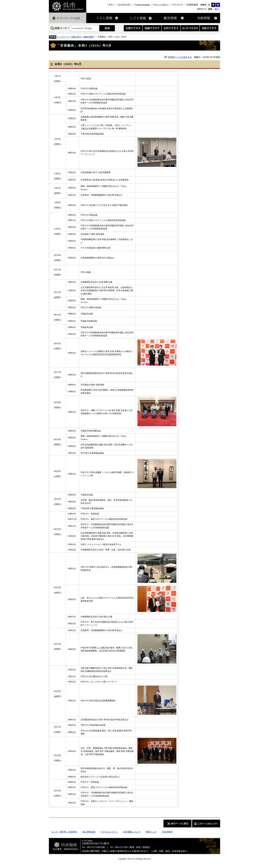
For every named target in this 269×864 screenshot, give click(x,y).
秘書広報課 (88, 37)
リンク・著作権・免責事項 (64, 832)
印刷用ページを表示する (180, 57)
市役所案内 (167, 832)
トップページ (63, 37)
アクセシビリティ (109, 832)
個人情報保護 (88, 832)
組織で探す (76, 37)
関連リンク (151, 832)
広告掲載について (132, 832)
